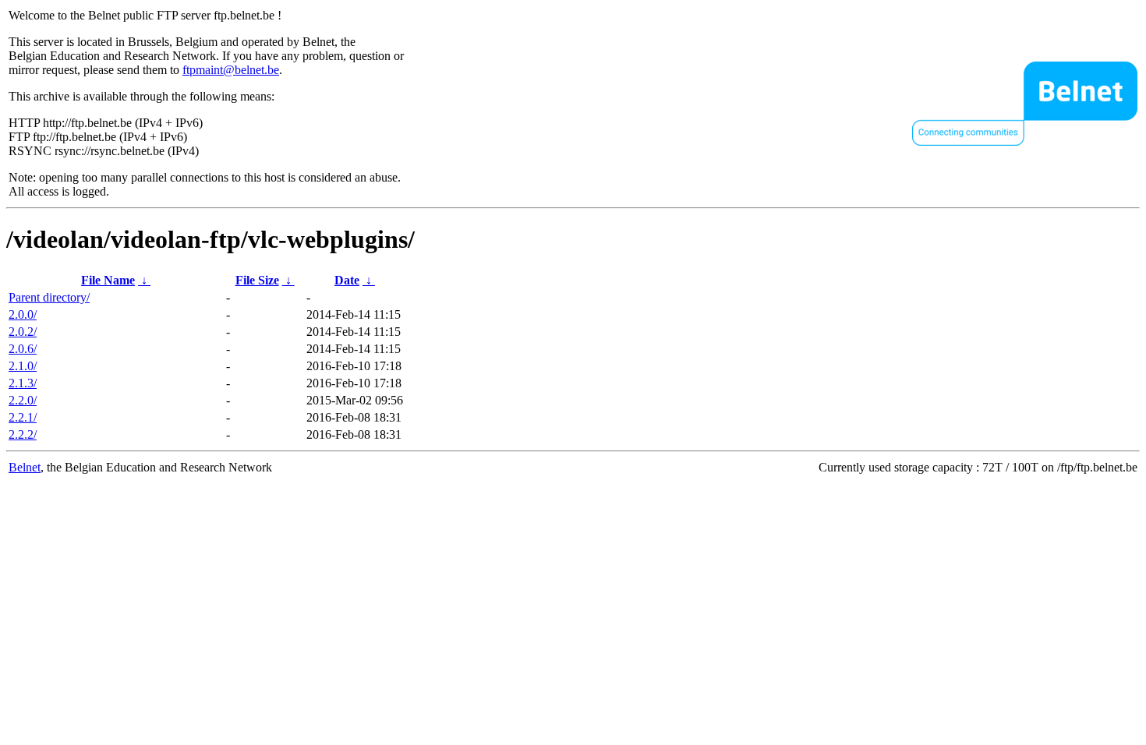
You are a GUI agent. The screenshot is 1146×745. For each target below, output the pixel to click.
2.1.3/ (23, 383)
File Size (257, 280)
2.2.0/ (23, 400)
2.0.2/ (23, 331)
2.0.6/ (23, 348)
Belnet (25, 467)
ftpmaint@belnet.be (230, 69)
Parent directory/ (49, 297)
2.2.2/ (23, 434)
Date (346, 280)
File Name (108, 280)
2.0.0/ (23, 314)
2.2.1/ (23, 417)
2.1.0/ (23, 365)
